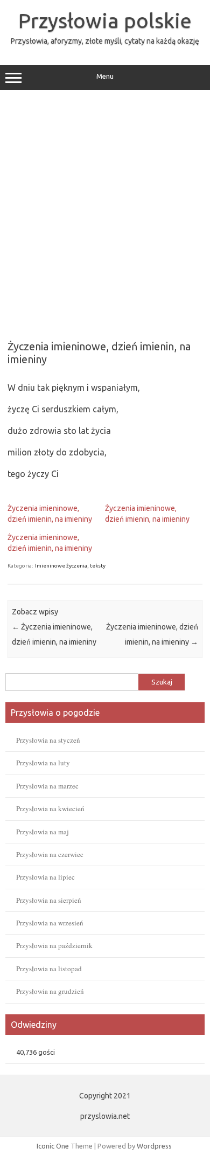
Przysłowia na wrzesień (49, 923)
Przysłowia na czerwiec (49, 854)
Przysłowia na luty (43, 762)
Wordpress (154, 1146)
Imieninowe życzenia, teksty (70, 566)
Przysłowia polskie (105, 20)
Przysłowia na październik (54, 945)
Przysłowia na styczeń (48, 740)
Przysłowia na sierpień (48, 900)
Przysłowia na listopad (49, 968)
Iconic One (53, 1146)
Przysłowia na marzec (47, 786)
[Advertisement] (105, 211)
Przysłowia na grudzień (50, 991)
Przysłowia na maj (42, 831)
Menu (105, 76)
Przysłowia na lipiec (45, 877)
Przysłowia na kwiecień (50, 808)
